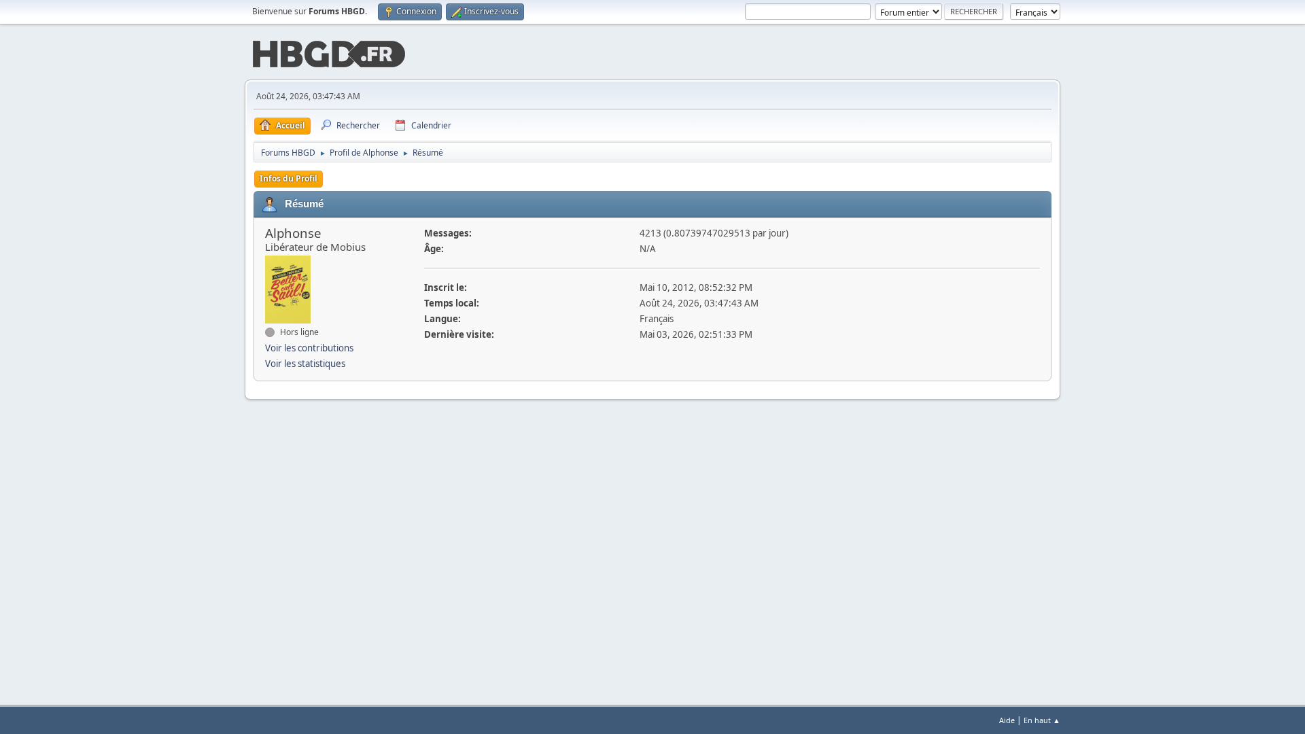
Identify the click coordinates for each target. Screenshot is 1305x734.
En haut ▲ (1042, 720)
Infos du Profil (288, 178)
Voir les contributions (309, 348)
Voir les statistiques (305, 363)
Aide (1007, 720)
